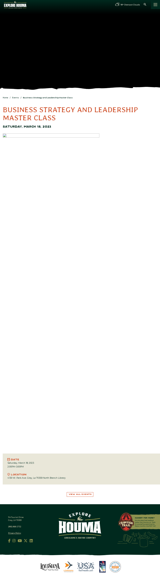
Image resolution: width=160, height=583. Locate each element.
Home (5, 97)
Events (15, 97)
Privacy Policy (14, 533)
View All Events (80, 494)
